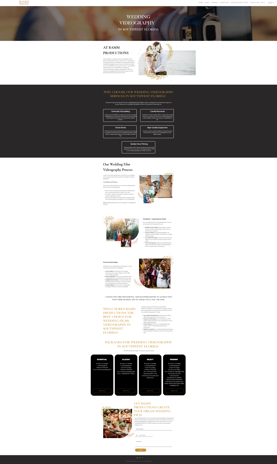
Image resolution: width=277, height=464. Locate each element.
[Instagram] (271, 3)
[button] (102, 391)
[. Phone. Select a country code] (137, 435)
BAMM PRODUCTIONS (136, 102)
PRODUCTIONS (23, 4)
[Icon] (269, 3)
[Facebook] (273, 3)
